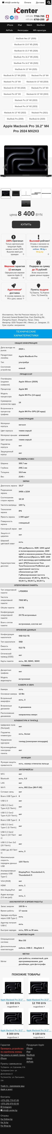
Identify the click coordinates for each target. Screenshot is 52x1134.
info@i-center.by (12, 2)
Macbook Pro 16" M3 (12, 94)
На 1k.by (4, 1122)
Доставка (40, 2)
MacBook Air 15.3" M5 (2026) (26, 51)
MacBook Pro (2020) (15, 119)
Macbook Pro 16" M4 (12, 82)
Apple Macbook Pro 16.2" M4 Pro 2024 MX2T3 (21, 1030)
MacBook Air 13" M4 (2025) (15, 75)
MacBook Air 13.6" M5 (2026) (26, 45)
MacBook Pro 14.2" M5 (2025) (26, 63)
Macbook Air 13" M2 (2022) (15, 113)
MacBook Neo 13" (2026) (26, 38)
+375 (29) (35, 16)
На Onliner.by (6, 1119)
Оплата (27, 2)
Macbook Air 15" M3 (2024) (15, 88)
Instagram (7, 1107)
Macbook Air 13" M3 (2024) (37, 82)
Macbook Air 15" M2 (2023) (37, 94)
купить (26, 224)
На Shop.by (6, 1126)
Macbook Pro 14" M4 (39, 75)
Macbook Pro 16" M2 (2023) (26, 100)
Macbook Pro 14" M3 (39, 88)
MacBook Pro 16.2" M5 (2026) (26, 57)
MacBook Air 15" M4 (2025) (26, 69)
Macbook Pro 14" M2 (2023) (26, 106)
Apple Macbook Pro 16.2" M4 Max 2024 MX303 (21, 1000)
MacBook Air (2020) (37, 119)
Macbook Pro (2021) (40, 113)
